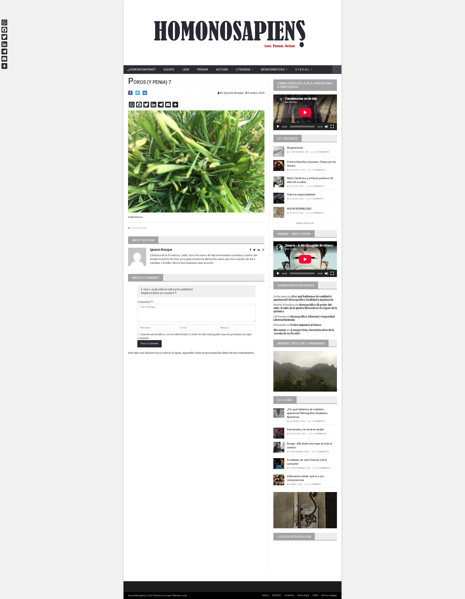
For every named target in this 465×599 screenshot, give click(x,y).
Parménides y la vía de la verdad (305, 429)
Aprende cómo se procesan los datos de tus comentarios (218, 352)
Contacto (289, 595)
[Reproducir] (278, 126)
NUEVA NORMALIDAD (299, 208)
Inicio (265, 595)
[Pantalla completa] (332, 126)
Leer (185, 69)
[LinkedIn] (4, 44)
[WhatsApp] (4, 22)
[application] (305, 112)
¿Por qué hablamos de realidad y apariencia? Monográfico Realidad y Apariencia (303, 298)
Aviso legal (303, 595)
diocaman (279, 330)
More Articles (305, 223)
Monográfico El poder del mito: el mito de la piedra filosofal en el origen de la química (305, 308)
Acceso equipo (329, 595)
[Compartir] (4, 66)
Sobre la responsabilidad (301, 194)
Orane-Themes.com (176, 595)
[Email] (4, 58)
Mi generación (295, 147)
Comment (145, 301)
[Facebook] (4, 29)
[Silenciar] (326, 126)
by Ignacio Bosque (232, 92)
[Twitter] (4, 37)
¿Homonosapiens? (142, 69)
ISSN (315, 595)
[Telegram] (4, 51)
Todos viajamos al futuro (305, 325)
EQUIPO (169, 69)
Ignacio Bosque (161, 249)
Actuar (222, 69)
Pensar (202, 69)
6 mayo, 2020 (255, 92)
